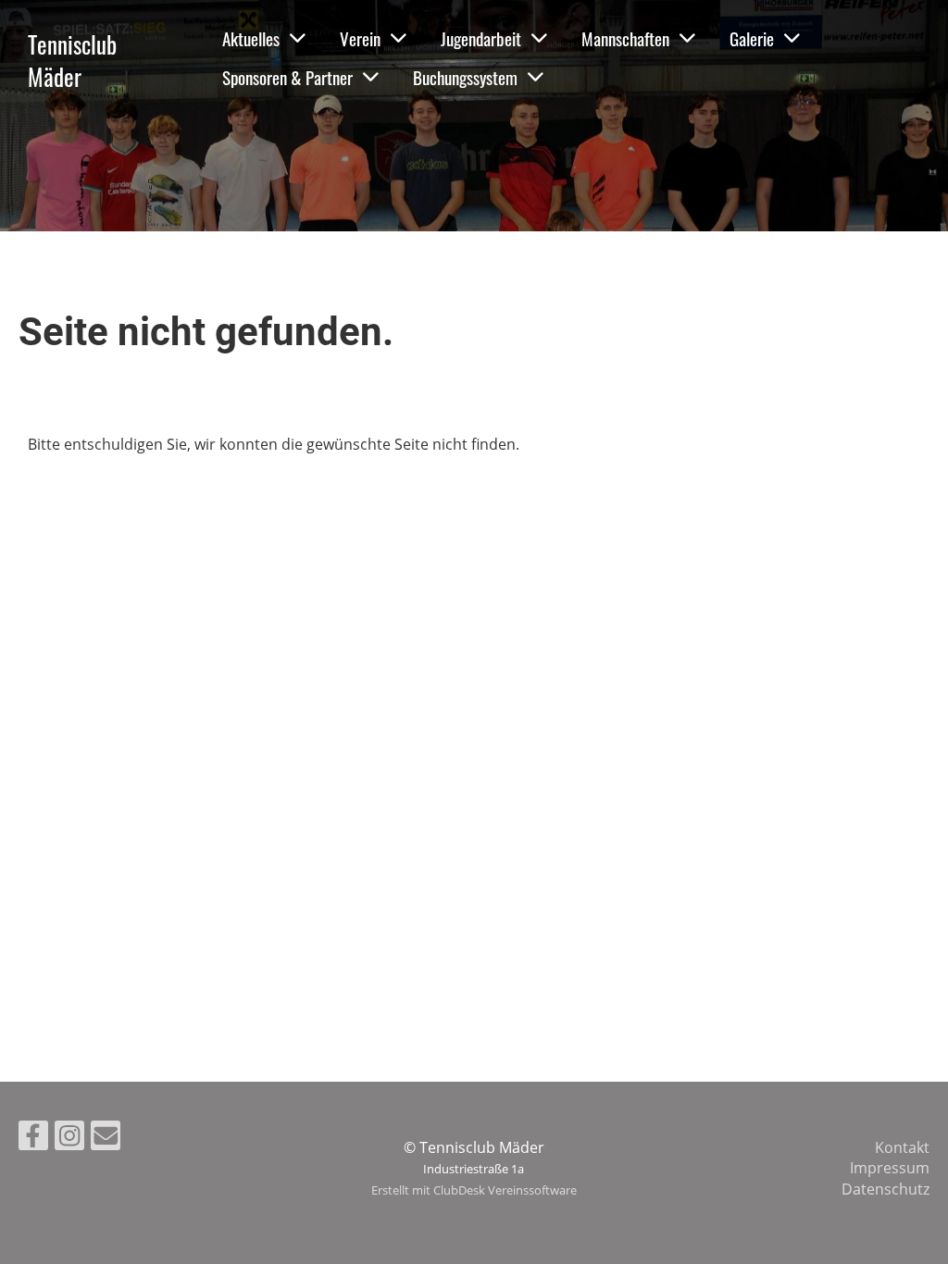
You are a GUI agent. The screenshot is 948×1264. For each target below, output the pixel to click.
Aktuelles (251, 38)
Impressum (889, 1168)
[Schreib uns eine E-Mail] (105, 1139)
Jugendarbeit (481, 38)
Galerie (752, 38)
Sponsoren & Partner (287, 77)
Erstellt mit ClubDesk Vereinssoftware (474, 1190)
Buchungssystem (465, 77)
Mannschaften (625, 38)
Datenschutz (885, 1189)
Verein (360, 38)
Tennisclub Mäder (72, 60)
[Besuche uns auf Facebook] (33, 1139)
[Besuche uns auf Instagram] (69, 1139)
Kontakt (902, 1147)
